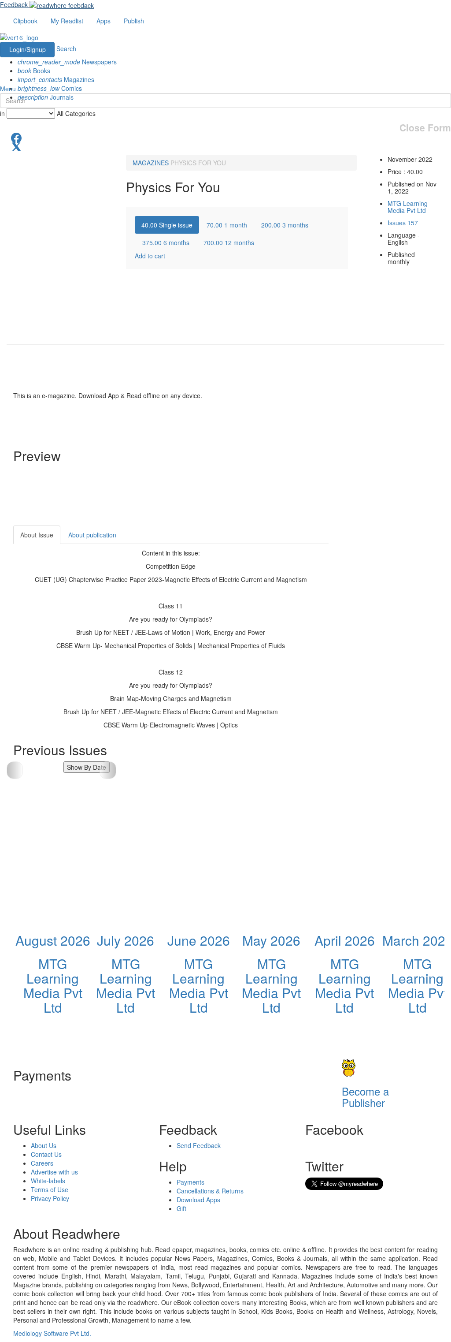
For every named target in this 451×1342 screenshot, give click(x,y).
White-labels (48, 1180)
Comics (50, 88)
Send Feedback (199, 1145)
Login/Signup (27, 49)
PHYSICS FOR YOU (198, 162)
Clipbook (25, 20)
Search (66, 48)
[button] (108, 770)
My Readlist (67, 20)
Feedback (14, 4)
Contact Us (46, 1154)
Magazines (56, 79)
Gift (181, 1208)
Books (34, 70)
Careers (42, 1163)
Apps (103, 20)
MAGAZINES (151, 162)
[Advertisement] (396, 658)
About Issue (36, 534)
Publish (134, 20)
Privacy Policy (50, 1198)
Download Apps (198, 1199)
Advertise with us (54, 1171)
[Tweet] (225, 146)
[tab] (167, 225)
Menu (8, 88)
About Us (43, 1145)
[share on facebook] (225, 137)
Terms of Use (49, 1189)
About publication (92, 534)
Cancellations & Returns (210, 1190)
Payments (190, 1182)
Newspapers (67, 61)
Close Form (425, 127)
